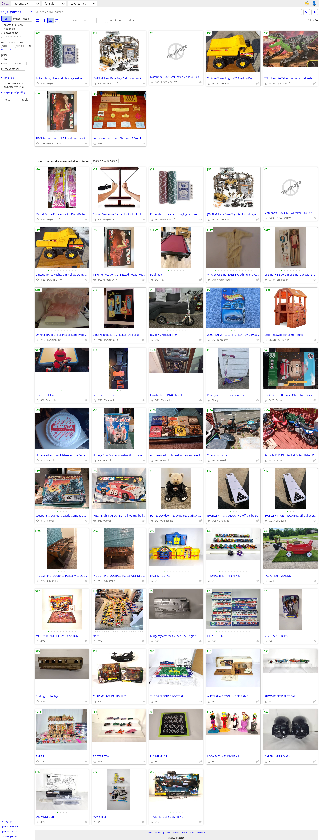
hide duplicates (12, 36)
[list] (38, 20)
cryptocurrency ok (14, 86)
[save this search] (314, 12)
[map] (56, 20)
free (6, 59)
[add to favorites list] (38, 83)
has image (9, 28)
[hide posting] (86, 83)
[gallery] (50, 20)
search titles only (13, 24)
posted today (11, 32)
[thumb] (44, 20)
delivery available (13, 83)
